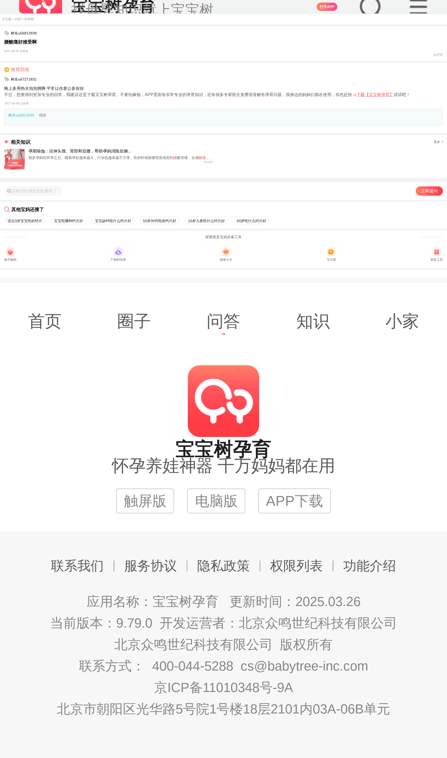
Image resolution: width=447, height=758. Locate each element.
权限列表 (296, 565)
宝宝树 (6, 19)
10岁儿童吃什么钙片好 (206, 221)
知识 (313, 321)
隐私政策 (223, 565)
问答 (18, 19)
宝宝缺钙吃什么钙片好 (113, 221)
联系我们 (77, 565)
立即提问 (429, 191)
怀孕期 (29, 19)
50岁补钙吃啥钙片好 (159, 221)
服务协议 (150, 565)
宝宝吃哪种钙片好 (68, 221)
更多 (437, 142)
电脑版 (216, 501)
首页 (45, 321)
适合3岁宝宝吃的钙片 (25, 221)
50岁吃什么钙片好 (251, 221)
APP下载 (294, 501)
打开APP (327, 7)
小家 (402, 321)
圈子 (134, 321)
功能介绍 (369, 565)
